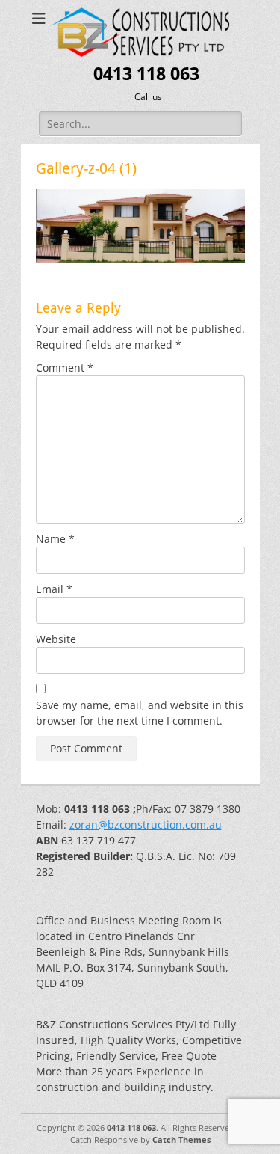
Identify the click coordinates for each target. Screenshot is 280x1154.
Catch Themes (181, 1139)
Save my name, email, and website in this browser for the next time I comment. (139, 713)
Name (55, 539)
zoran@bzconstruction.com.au (145, 824)
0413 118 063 (146, 74)
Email (54, 589)
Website (56, 639)
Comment (64, 367)
